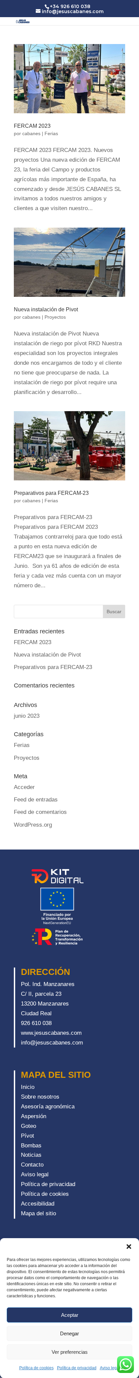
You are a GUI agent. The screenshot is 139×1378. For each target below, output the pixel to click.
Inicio (27, 1087)
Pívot (27, 1136)
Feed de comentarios (40, 812)
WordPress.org (33, 825)
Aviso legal (110, 1368)
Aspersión (33, 1116)
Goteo (28, 1126)
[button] (129, 1246)
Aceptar (69, 1315)
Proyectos (55, 317)
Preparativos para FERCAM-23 (51, 493)
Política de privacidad (76, 1368)
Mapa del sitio (38, 1213)
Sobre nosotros (40, 1097)
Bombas (31, 1145)
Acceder (24, 787)
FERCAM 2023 (32, 126)
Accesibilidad (37, 1203)
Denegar (69, 1333)
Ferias (51, 133)
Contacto (32, 1165)
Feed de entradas (36, 799)
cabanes (31, 133)
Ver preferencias (70, 1352)
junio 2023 (26, 716)
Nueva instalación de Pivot (46, 309)
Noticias (31, 1155)
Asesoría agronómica (48, 1106)
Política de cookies (36, 1368)
